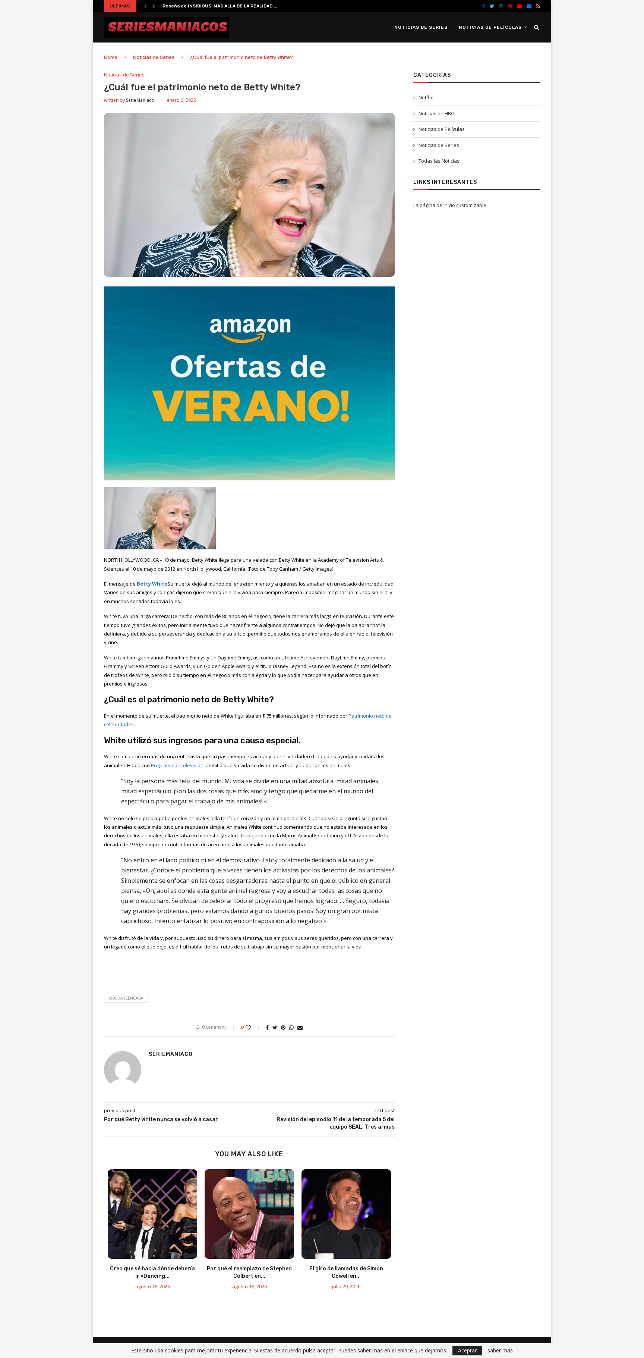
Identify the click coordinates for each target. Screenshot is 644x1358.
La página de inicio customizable (449, 205)
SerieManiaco (140, 100)
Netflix (426, 97)
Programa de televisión (177, 765)
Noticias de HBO (437, 113)
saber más (500, 1350)
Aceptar (467, 1350)
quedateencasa (126, 998)
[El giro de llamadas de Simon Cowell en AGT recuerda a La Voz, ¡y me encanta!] (346, 1214)
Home (110, 57)
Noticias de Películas (490, 27)
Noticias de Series (421, 27)
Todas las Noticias (439, 160)
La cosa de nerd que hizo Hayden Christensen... (216, 6)
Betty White (152, 583)
